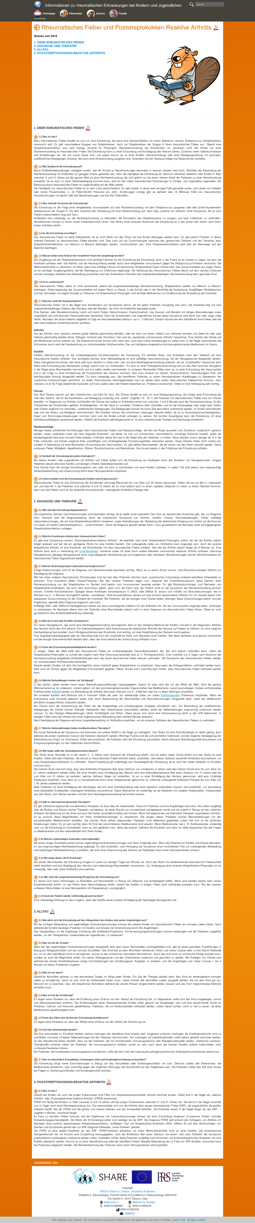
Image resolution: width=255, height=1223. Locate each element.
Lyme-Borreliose (88, 551)
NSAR (56, 691)
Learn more (178, 1220)
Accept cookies (196, 1220)
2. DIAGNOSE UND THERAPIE (55, 46)
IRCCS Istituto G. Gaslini (114, 1191)
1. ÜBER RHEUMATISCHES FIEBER (59, 42)
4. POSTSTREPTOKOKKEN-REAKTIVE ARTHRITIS (69, 53)
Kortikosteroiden (170, 695)
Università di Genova (143, 1191)
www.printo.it (111, 1202)
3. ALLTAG (41, 49)
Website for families (143, 1202)
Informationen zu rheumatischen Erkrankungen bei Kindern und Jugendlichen (113, 5)
